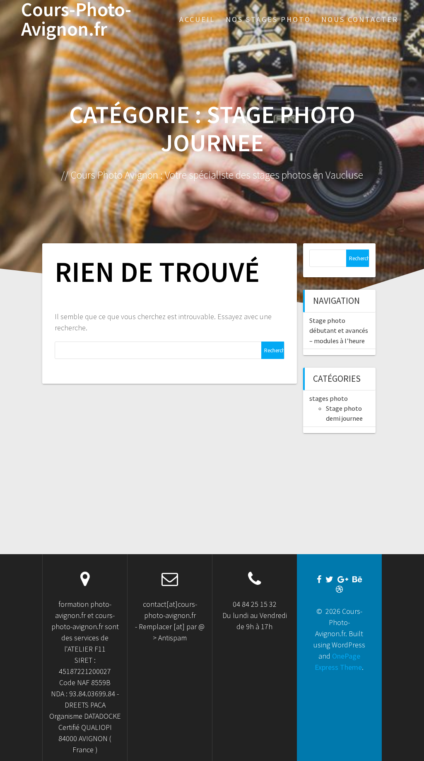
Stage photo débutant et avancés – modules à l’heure (338, 330)
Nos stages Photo (268, 19)
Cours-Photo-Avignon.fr (76, 19)
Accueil (197, 19)
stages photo (328, 398)
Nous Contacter (359, 19)
